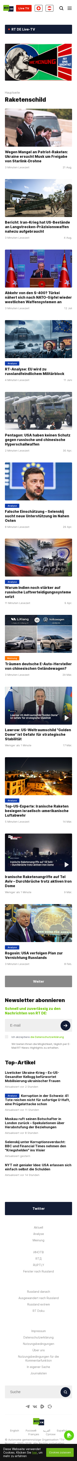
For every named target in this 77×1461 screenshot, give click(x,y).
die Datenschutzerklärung (47, 1037)
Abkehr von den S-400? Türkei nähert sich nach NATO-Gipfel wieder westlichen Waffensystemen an (38, 297)
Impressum (38, 1331)
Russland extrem (38, 1304)
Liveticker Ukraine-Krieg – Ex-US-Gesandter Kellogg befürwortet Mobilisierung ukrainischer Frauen (32, 1077)
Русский (31, 1430)
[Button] (65, 1026)
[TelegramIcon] (27, 1406)
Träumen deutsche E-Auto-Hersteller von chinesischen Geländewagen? (38, 666)
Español (62, 1430)
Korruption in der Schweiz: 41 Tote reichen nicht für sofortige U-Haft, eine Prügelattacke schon (37, 1100)
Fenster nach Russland (38, 1271)
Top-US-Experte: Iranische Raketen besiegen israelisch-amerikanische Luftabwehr (37, 810)
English (14, 1430)
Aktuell (38, 1227)
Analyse (38, 1234)
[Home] (8, 8)
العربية (46, 1430)
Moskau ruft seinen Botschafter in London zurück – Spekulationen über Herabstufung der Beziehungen (34, 1123)
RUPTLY (38, 1265)
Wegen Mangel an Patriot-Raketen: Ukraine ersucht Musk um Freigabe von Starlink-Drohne (36, 156)
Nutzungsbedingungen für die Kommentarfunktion (38, 1358)
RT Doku (39, 1310)
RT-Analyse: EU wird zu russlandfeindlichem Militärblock (34, 371)
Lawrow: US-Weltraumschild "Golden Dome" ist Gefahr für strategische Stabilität (38, 734)
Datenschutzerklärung (38, 1337)
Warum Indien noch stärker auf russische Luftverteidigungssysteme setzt (38, 592)
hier (34, 1452)
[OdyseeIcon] (49, 1406)
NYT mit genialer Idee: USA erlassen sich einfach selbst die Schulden (38, 1167)
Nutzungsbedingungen (38, 1343)
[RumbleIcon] (42, 1406)
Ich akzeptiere (37, 1037)
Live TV (23, 8)
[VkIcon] (35, 1406)
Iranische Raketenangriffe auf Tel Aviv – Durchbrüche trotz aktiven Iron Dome (38, 881)
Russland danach (38, 1291)
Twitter (38, 1208)
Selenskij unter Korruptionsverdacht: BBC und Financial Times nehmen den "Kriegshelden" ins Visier (35, 1146)
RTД (39, 1258)
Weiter (38, 981)
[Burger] (70, 8)
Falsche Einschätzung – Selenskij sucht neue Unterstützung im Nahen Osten (37, 516)
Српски (50, 1434)
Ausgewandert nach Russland (38, 1298)
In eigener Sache (38, 1367)
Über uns (38, 1350)
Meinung (38, 1240)
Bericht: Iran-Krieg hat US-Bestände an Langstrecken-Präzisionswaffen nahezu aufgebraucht (37, 226)
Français (33, 1434)
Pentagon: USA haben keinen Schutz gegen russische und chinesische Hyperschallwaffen (37, 439)
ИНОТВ (38, 1252)
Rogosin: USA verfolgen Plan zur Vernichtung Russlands (34, 955)
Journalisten (38, 1373)
